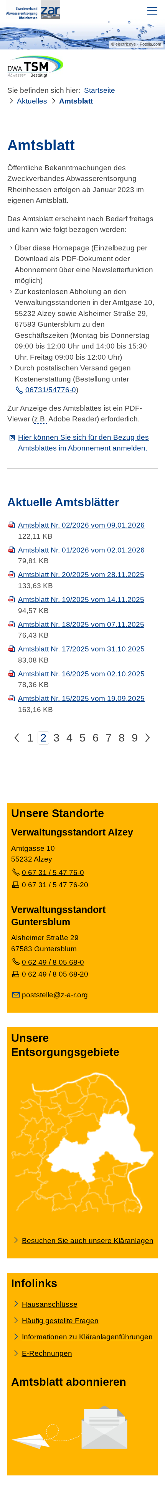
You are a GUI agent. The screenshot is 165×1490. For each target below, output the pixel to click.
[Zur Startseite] (33, 9)
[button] (152, 11)
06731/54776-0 (50, 391)
